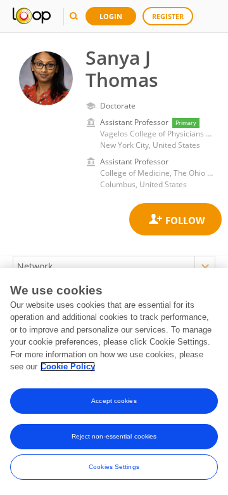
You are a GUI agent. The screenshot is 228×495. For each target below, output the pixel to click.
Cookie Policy (68, 366)
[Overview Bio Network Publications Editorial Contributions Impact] (114, 266)
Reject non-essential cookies (114, 436)
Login (110, 16)
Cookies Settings (114, 466)
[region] (114, 381)
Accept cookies (113, 400)
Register (168, 16)
